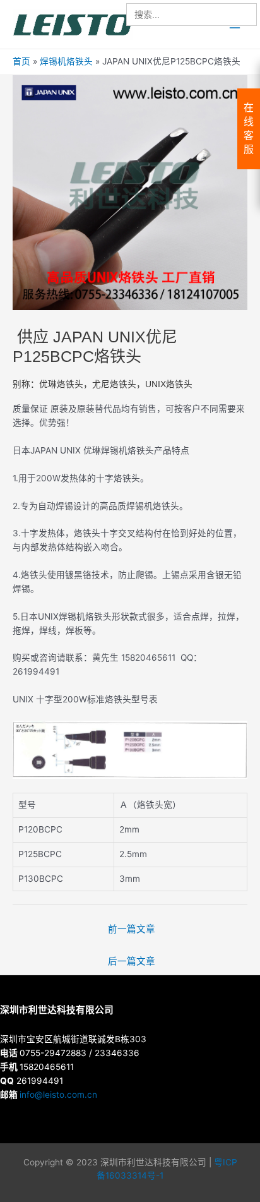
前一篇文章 (131, 929)
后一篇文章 (131, 961)
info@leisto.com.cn (58, 1095)
